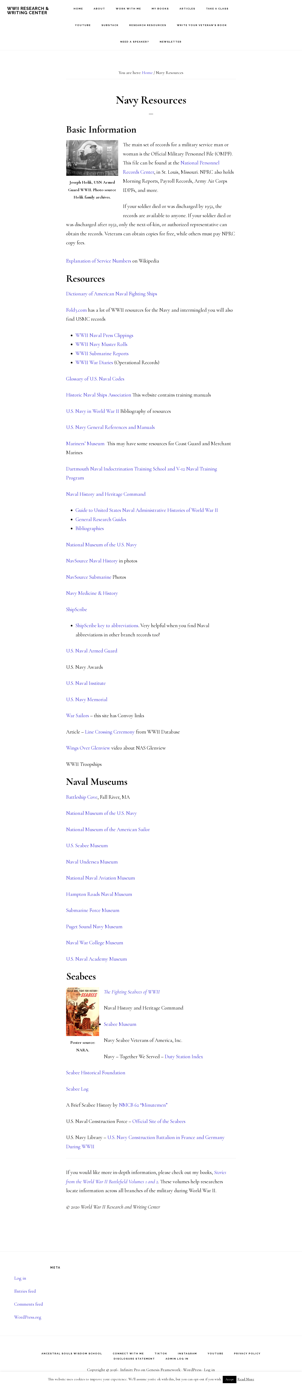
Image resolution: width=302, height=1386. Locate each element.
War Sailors (77, 715)
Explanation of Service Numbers (98, 261)
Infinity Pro (130, 1369)
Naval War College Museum (94, 943)
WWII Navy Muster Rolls (101, 344)
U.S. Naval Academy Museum (96, 959)
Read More (245, 1379)
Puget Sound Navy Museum (94, 927)
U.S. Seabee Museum (87, 845)
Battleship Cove (81, 797)
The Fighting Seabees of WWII (132, 992)
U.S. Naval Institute (86, 683)
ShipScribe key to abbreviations (107, 625)
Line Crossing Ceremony (110, 732)
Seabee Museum (120, 1024)
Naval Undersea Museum (92, 862)
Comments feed (28, 1304)
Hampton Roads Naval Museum (99, 894)
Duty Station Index (184, 1057)
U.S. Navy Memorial (86, 699)
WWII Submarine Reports (102, 353)
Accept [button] (230, 1379)
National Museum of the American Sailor (108, 829)
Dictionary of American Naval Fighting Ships (111, 294)
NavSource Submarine (88, 577)
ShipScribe (76, 609)
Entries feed (25, 1291)
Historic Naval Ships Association (98, 395)
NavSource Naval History (92, 561)
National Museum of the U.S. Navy (101, 545)
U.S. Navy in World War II (93, 411)
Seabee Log (77, 1089)
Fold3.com (76, 310)
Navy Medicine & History (92, 593)
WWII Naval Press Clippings (104, 335)
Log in (20, 1278)
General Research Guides (101, 519)
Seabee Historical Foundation (95, 1073)
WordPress (192, 1369)
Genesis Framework (163, 1369)
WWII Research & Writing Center (28, 10)
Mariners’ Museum (85, 443)
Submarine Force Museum (92, 910)
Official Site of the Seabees (158, 1121)
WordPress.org (27, 1317)
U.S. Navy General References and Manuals (110, 427)
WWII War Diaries (94, 362)
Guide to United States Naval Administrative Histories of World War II (147, 510)
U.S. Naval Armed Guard (91, 651)
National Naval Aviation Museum (100, 878)
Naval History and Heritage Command (106, 494)
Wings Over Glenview (88, 748)
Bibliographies (90, 528)
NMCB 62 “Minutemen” (143, 1105)
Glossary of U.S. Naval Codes (95, 379)
